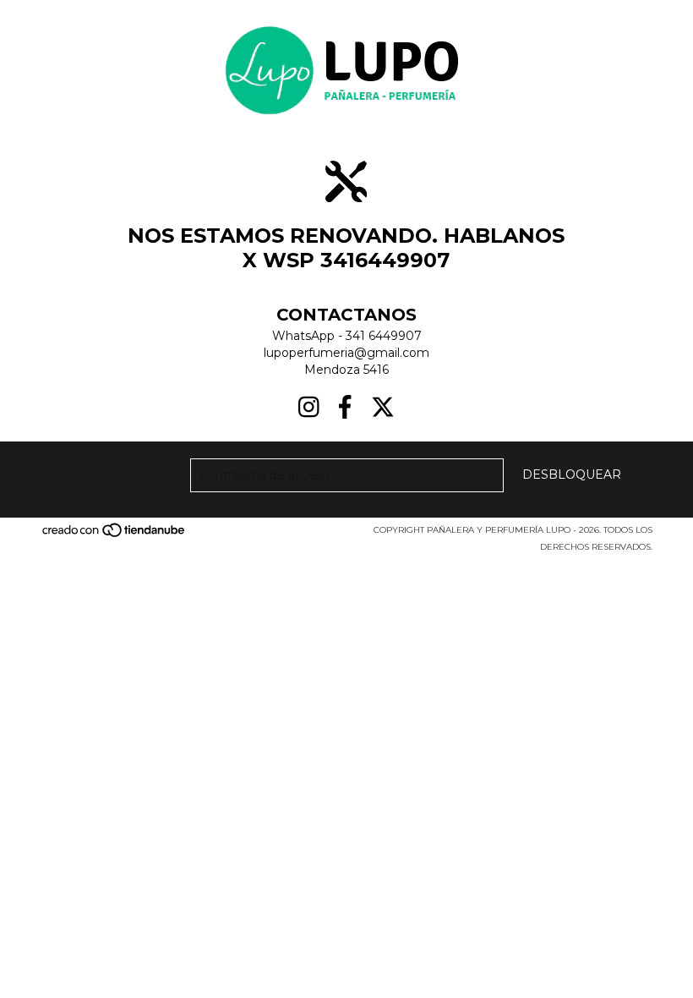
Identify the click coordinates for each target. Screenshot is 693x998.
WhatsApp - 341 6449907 (347, 335)
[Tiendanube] (114, 534)
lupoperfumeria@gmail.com (346, 352)
